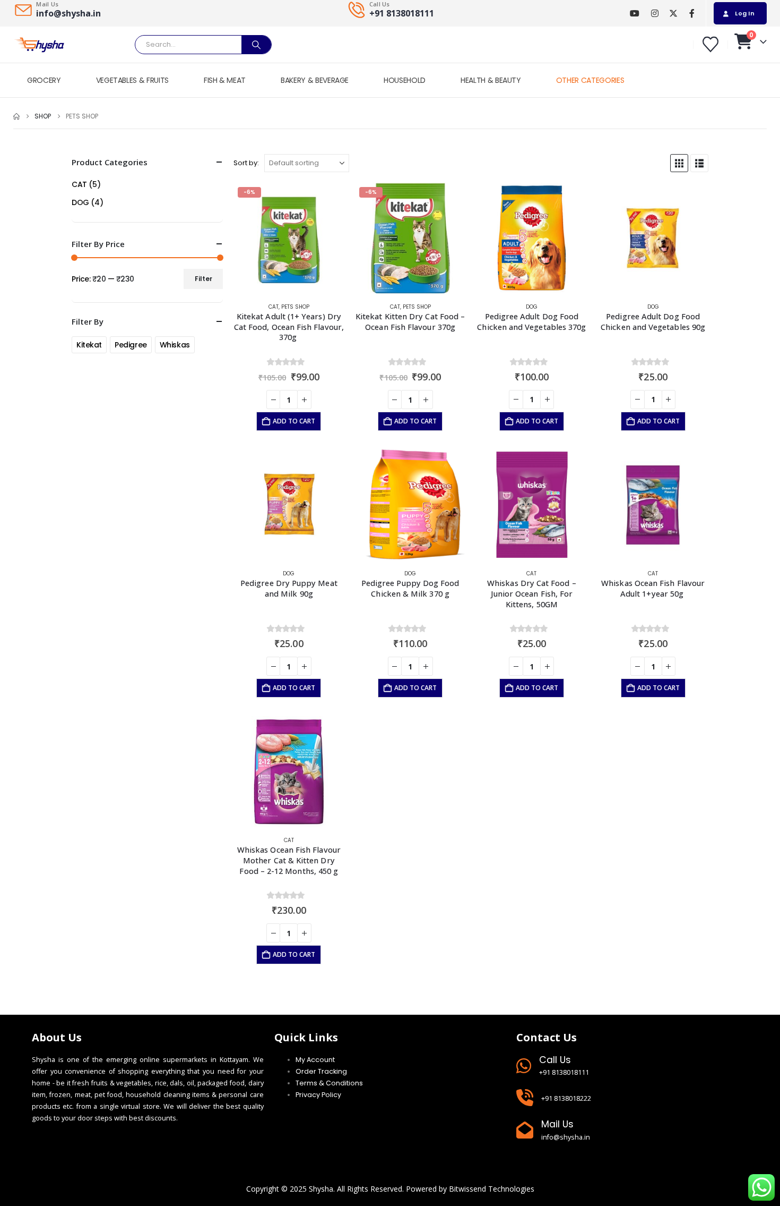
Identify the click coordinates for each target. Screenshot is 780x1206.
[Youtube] (634, 13)
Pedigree (131, 344)
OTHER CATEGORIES (590, 80)
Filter (203, 278)
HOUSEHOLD (405, 80)
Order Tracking (321, 1071)
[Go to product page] (531, 238)
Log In (745, 13)
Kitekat (89, 344)
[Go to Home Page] (16, 116)
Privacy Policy (318, 1094)
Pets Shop (295, 307)
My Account (315, 1059)
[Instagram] (654, 13)
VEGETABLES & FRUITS (132, 80)
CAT (273, 307)
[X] (673, 13)
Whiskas (175, 344)
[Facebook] (691, 13)
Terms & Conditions (329, 1083)
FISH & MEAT (225, 80)
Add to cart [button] (294, 421)
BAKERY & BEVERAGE (315, 80)
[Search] (256, 45)
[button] (679, 163)
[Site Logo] (39, 45)
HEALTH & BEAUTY (491, 80)
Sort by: (246, 163)
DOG (532, 307)
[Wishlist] (710, 45)
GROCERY (44, 80)
